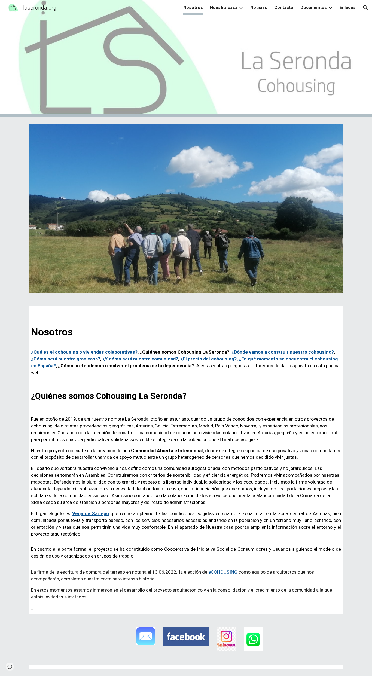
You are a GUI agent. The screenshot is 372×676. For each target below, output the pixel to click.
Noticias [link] (258, 7)
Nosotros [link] (193, 7)
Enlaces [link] (348, 7)
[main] (186, 460)
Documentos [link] (313, 7)
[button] (365, 7)
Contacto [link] (283, 7)
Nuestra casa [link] (223, 7)
